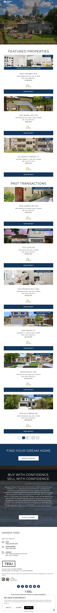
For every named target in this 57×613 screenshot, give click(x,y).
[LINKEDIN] (26, 586)
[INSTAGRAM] (22, 586)
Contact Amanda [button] (28, 517)
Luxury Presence (40, 594)
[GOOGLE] (34, 586)
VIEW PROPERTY (29, 91)
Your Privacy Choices (28, 611)
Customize (18, 607)
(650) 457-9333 (11, 548)
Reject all (8, 607)
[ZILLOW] (38, 586)
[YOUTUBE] (30, 586)
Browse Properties (28, 458)
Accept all (29, 607)
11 (33, 438)
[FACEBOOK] (18, 586)
